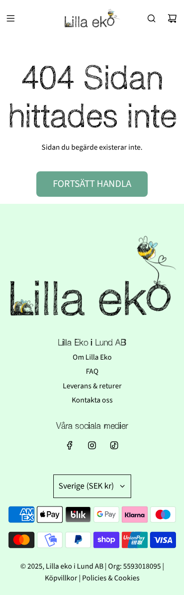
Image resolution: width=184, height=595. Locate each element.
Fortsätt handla (92, 184)
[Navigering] (10, 18)
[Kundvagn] (172, 18)
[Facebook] (69, 445)
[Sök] (151, 18)
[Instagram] (92, 445)
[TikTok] (114, 445)
